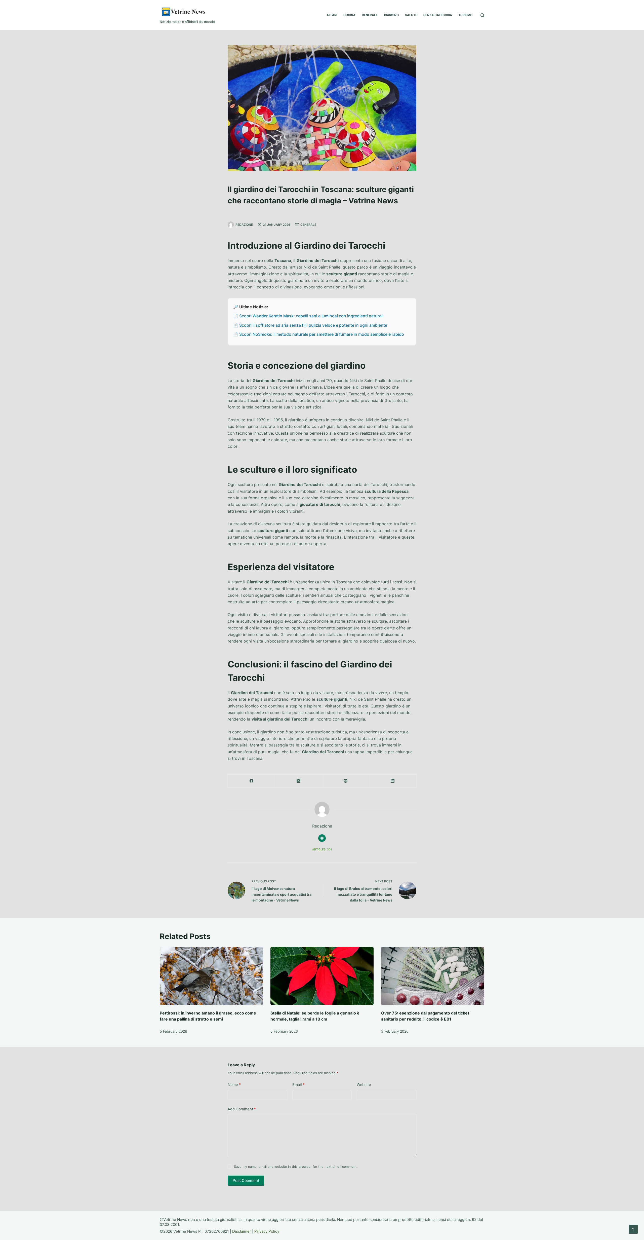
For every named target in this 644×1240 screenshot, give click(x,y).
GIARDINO (391, 15)
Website (364, 1084)
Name (234, 1084)
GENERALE (370, 15)
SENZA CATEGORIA (437, 15)
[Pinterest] (345, 781)
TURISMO (465, 15)
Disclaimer (241, 1231)
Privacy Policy (266, 1231)
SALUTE (411, 15)
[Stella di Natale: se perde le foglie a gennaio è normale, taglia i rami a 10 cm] (322, 976)
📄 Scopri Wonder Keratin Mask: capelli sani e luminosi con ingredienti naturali (308, 315)
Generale (308, 225)
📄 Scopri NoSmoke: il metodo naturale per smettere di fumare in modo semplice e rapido (318, 334)
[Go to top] (633, 1229)
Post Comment (246, 1180)
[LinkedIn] (392, 781)
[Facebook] (251, 781)
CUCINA (349, 15)
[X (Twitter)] (298, 781)
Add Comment (242, 1109)
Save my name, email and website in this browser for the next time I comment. (296, 1166)
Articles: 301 (322, 849)
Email (298, 1084)
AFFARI (332, 15)
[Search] (482, 15)
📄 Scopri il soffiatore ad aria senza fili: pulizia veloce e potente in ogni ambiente (310, 325)
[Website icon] (322, 838)
